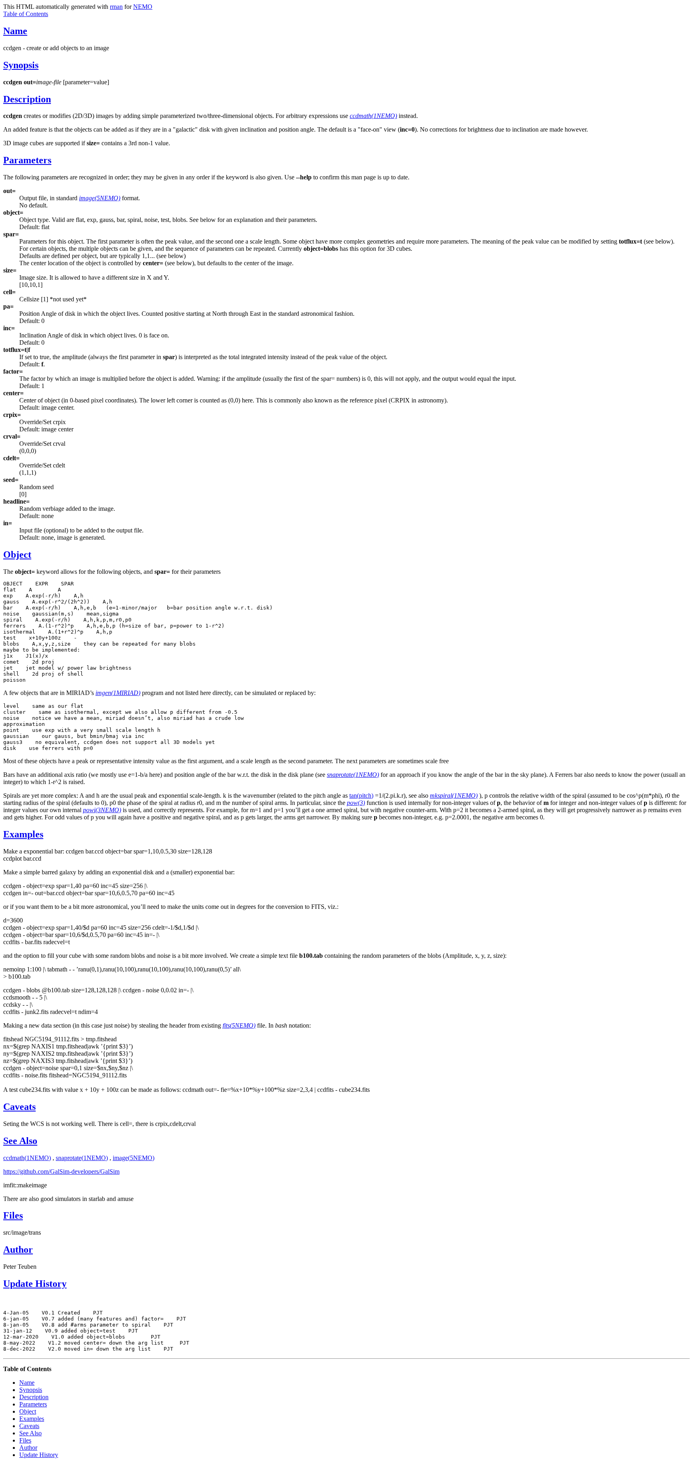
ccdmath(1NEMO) (27, 1157)
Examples (23, 834)
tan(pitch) (361, 795)
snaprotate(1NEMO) (82, 1157)
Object (17, 554)
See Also (20, 1141)
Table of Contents (25, 13)
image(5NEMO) (133, 1157)
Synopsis (20, 65)
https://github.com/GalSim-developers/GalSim (61, 1171)
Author (18, 1249)
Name (15, 31)
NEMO (142, 6)
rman (116, 6)
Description (27, 99)
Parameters (27, 160)
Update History (35, 1283)
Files (13, 1215)
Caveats (19, 1106)
